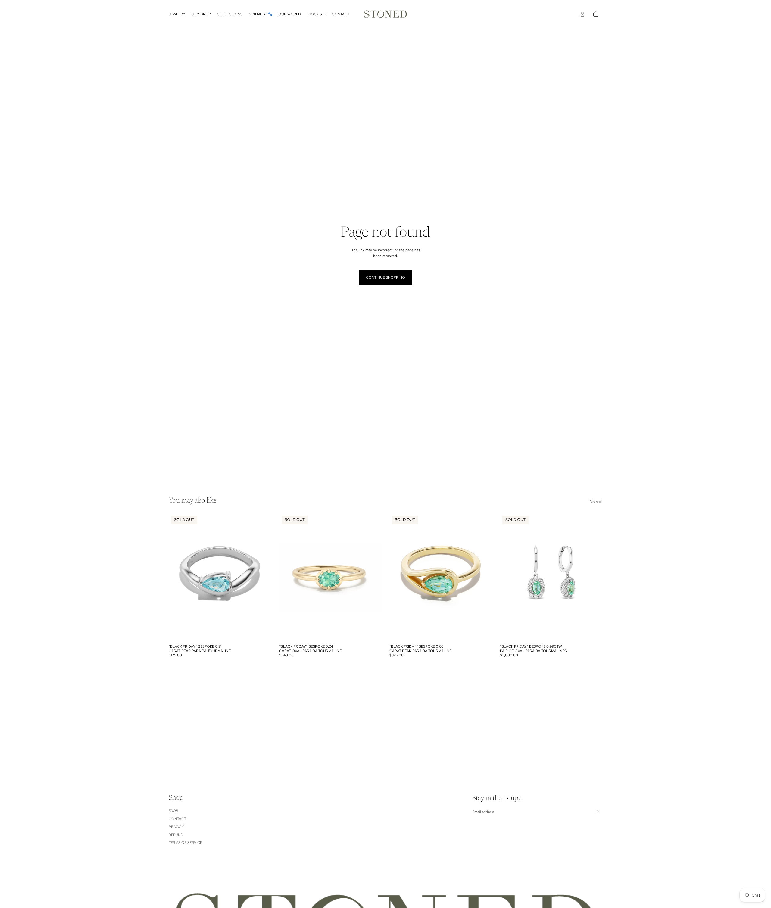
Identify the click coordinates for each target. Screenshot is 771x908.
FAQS (173, 810)
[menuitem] (177, 14)
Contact (177, 819)
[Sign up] (597, 812)
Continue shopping (385, 277)
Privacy (176, 826)
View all (596, 501)
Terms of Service (185, 842)
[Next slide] (262, 577)
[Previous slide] (178, 577)
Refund (176, 834)
